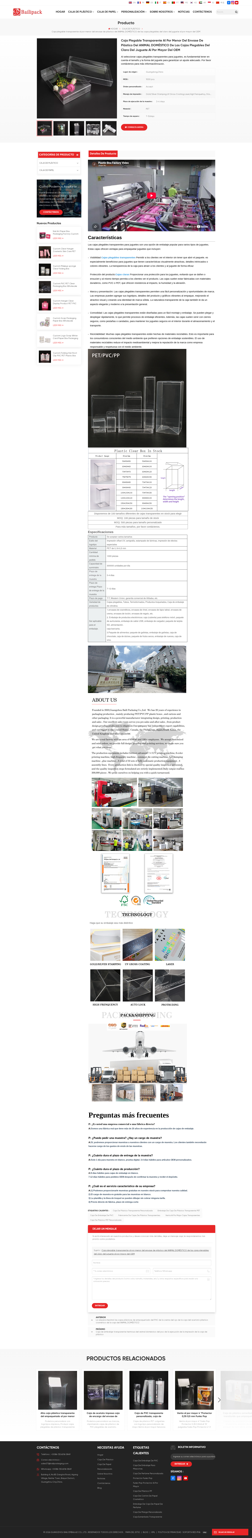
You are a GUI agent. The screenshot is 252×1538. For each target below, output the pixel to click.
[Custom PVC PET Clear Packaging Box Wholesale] (45, 287)
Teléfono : (55, 1454)
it (160, 3)
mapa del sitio (132, 1532)
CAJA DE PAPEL (106, 12)
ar (204, 3)
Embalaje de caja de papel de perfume (148, 1505)
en (134, 3)
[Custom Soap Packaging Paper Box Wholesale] (45, 322)
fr (143, 3)
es (169, 3)
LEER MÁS (57, 238)
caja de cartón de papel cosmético (145, 1497)
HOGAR (60, 12)
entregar (180, 1464)
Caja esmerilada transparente (147, 1517)
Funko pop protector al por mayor (145, 1484)
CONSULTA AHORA (135, 127)
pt (177, 3)
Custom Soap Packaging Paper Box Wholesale (64, 319)
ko (195, 3)
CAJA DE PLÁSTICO (80, 12)
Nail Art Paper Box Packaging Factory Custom (65, 232)
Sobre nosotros (161, 12)
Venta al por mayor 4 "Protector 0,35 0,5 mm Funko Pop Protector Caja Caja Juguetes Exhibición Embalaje (194, 1415)
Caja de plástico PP (142, 1491)
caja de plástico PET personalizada (105, 1220)
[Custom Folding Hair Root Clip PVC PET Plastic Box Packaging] (45, 357)
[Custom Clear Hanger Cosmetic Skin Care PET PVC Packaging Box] (45, 252)
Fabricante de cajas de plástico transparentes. (139, 1215)
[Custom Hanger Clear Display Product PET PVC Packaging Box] (45, 304)
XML (153, 1532)
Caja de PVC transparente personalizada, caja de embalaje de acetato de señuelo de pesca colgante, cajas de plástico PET (149, 1415)
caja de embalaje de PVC (101, 1215)
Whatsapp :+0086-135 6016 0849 (56, 1469)
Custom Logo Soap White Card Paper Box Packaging (65, 337)
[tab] (103, 154)
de (152, 3)
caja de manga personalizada (147, 1512)
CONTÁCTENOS (51, 212)
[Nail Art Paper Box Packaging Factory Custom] (45, 235)
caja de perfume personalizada (148, 1474)
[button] (219, 1400)
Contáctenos (202, 12)
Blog (99, 1488)
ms (186, 3)
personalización (104, 1469)
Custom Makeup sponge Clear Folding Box (64, 267)
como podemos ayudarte (58, 186)
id (213, 3)
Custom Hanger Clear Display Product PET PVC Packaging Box (64, 302)
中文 (222, 3)
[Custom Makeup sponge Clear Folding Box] (45, 270)
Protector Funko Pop (142, 1478)
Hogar (100, 1455)
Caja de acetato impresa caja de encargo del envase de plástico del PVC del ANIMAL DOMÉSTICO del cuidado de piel (103, 1415)
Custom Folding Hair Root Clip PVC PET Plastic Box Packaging (65, 354)
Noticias (184, 12)
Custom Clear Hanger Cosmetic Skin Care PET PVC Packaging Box (64, 250)
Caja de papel (104, 1464)
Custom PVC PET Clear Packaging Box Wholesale (65, 285)
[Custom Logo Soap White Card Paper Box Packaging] (45, 339)
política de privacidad (169, 1532)
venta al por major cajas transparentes (183, 1215)
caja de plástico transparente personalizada (133, 1211)
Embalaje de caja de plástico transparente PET (179, 1211)
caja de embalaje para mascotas (144, 1467)
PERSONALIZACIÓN (133, 12)
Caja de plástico (105, 1460)
